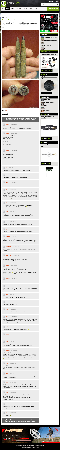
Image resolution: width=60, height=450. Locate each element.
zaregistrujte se (22, 119)
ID (44, 48)
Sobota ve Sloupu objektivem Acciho (50, 37)
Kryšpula (7, 265)
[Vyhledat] (58, 4)
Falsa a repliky (4, 11)
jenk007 (7, 182)
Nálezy (7, 8)
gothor (7, 221)
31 (29, 19)
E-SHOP (36, 8)
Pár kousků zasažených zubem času (50, 40)
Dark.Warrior (8, 236)
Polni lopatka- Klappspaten (49, 43)
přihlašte (32, 119)
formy (12, 19)
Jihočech (7, 316)
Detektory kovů (29, 445)
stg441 (7, 175)
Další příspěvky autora (19, 19)
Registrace (57, 1)
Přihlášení (51, 1)
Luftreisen (8, 350)
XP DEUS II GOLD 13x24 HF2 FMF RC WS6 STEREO (48, 54)
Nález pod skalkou (47, 45)
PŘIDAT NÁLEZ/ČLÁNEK (54, 8)
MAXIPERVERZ (8, 246)
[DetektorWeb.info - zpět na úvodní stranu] (12, 3)
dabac (7, 189)
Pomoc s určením (47, 111)
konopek (7, 124)
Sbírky (17, 11)
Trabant (7, 133)
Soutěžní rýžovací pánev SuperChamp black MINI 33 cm (49, 77)
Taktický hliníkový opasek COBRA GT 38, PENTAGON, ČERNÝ (47, 117)
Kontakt (30, 8)
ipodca (7, 373)
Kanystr (45, 105)
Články (12, 8)
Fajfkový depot (47, 99)
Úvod (3, 8)
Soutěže (25, 8)
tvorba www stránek (35, 447)
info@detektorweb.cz (40, 445)
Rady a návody (18, 8)
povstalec (7, 278)
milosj (7, 294)
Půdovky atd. (11, 11)
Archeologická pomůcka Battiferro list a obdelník (48, 145)
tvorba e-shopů (29, 447)
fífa (6, 167)
